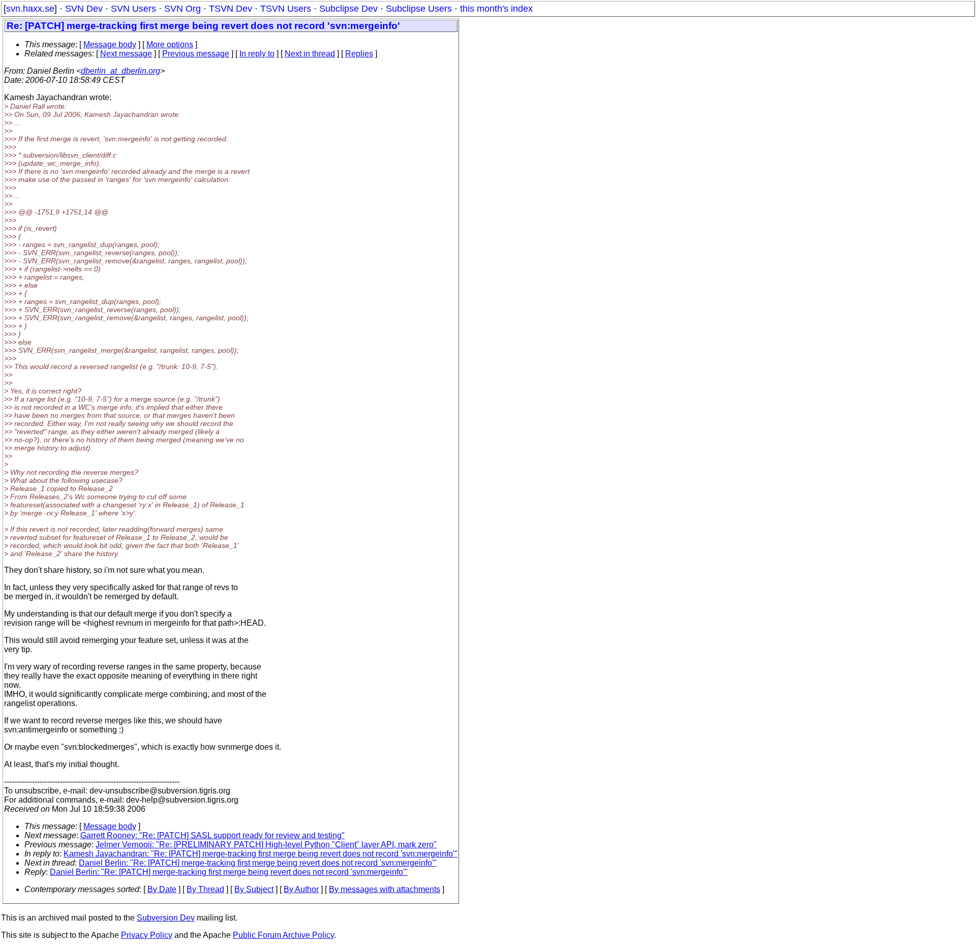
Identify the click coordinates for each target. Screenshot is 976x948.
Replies (359, 53)
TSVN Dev (230, 9)
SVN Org (182, 9)
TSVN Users (285, 9)
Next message (126, 53)
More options (169, 44)
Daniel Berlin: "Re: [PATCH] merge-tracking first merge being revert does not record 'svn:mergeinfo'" (258, 863)
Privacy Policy (146, 935)
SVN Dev (84, 9)
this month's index (496, 9)
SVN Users (133, 9)
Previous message (195, 53)
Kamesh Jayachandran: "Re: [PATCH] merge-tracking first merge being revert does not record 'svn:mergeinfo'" (261, 853)
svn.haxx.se (30, 9)
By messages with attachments (384, 889)
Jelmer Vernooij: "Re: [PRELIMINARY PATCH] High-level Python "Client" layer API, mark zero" (266, 844)
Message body (109, 44)
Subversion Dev (166, 917)
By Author (301, 889)
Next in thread (310, 53)
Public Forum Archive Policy (283, 935)
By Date (161, 889)
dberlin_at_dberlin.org (120, 71)
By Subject (253, 889)
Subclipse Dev (348, 9)
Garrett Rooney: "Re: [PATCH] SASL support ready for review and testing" (212, 835)
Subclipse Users (419, 9)
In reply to (256, 53)
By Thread (205, 889)
